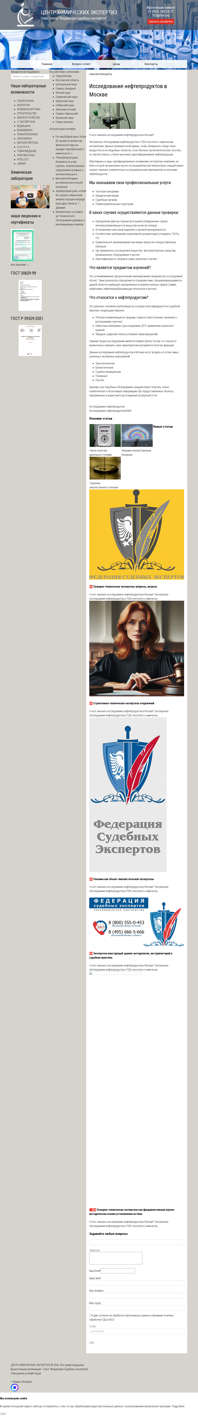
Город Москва (63, 76)
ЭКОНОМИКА (24, 138)
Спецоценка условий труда (26, 1373)
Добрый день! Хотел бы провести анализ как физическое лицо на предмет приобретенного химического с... (71, 145)
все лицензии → (20, 264)
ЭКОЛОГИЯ (23, 105)
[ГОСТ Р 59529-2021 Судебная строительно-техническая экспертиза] (30, 355)
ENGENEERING (24, 130)
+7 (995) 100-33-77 (161, 11)
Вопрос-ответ (81, 64)
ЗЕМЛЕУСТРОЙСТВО (28, 117)
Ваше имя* (95, 1278)
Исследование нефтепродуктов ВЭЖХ (110, 410)
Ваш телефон (96, 1290)
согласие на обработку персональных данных (124, 1315)
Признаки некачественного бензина (104, 485)
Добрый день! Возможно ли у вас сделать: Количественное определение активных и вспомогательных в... (70, 166)
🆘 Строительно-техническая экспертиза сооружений (121, 703)
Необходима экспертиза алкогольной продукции (69, 182)
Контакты (151, 64)
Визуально (92, 1250)
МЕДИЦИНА (24, 126)
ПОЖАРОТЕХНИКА (27, 134)
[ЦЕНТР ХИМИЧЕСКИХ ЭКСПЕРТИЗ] (22, 25)
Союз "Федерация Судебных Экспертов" (65, 1369)
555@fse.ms (160, 15)
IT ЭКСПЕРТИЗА (26, 121)
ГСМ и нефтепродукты (100, 74)
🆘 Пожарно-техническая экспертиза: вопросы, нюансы (123, 586)
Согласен (3, 1414)
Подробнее (178, 1406)
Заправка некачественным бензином (136, 452)
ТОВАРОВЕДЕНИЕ (26, 151)
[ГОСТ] (30, 309)
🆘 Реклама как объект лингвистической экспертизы (121, 879)
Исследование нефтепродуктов (107, 406)
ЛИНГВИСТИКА (26, 155)
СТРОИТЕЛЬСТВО (27, 113)
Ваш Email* (95, 1270)
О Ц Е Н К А (23, 146)
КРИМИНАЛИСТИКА (29, 109)
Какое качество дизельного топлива (101, 452)
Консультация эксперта (62, 128)
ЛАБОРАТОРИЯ (25, 100)
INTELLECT (23, 159)
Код (98, 1250)
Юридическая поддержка (25, 71)
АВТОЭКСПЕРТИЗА (27, 142)
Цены (116, 64)
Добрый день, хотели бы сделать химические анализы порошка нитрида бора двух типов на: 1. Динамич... (71, 199)
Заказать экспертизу (161, 21)
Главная (46, 64)
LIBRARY (21, 163)
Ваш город (95, 1303)
